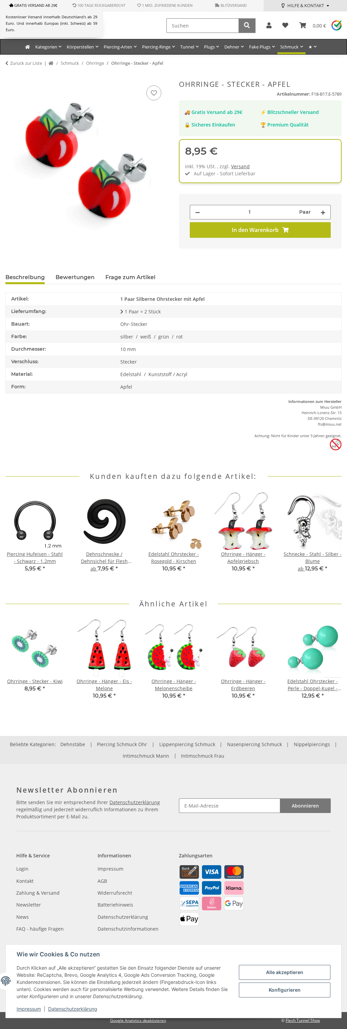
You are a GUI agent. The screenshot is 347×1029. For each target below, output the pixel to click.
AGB (102, 881)
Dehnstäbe (72, 744)
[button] (269, 25)
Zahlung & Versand (38, 893)
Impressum (29, 1009)
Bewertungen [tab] (75, 277)
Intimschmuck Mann (146, 756)
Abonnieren (305, 805)
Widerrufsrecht (115, 893)
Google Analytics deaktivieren (138, 1020)
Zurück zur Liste (26, 63)
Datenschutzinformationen (128, 929)
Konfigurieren (285, 990)
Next (330, 540)
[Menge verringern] (197, 212)
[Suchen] (247, 25)
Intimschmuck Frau (202, 756)
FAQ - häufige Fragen (40, 929)
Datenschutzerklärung (72, 1009)
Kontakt (25, 881)
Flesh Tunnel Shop (303, 1020)
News (22, 917)
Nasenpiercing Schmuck (254, 744)
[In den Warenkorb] (10, 76)
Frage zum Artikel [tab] (130, 277)
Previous (16, 540)
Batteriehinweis (115, 904)
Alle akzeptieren (284, 972)
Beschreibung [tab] (25, 277)
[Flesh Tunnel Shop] (27, 46)
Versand (240, 166)
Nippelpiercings (312, 744)
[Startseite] (51, 63)
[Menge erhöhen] (322, 212)
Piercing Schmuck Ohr (122, 744)
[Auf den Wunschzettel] (153, 92)
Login (22, 869)
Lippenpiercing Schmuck (187, 744)
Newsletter (28, 904)
